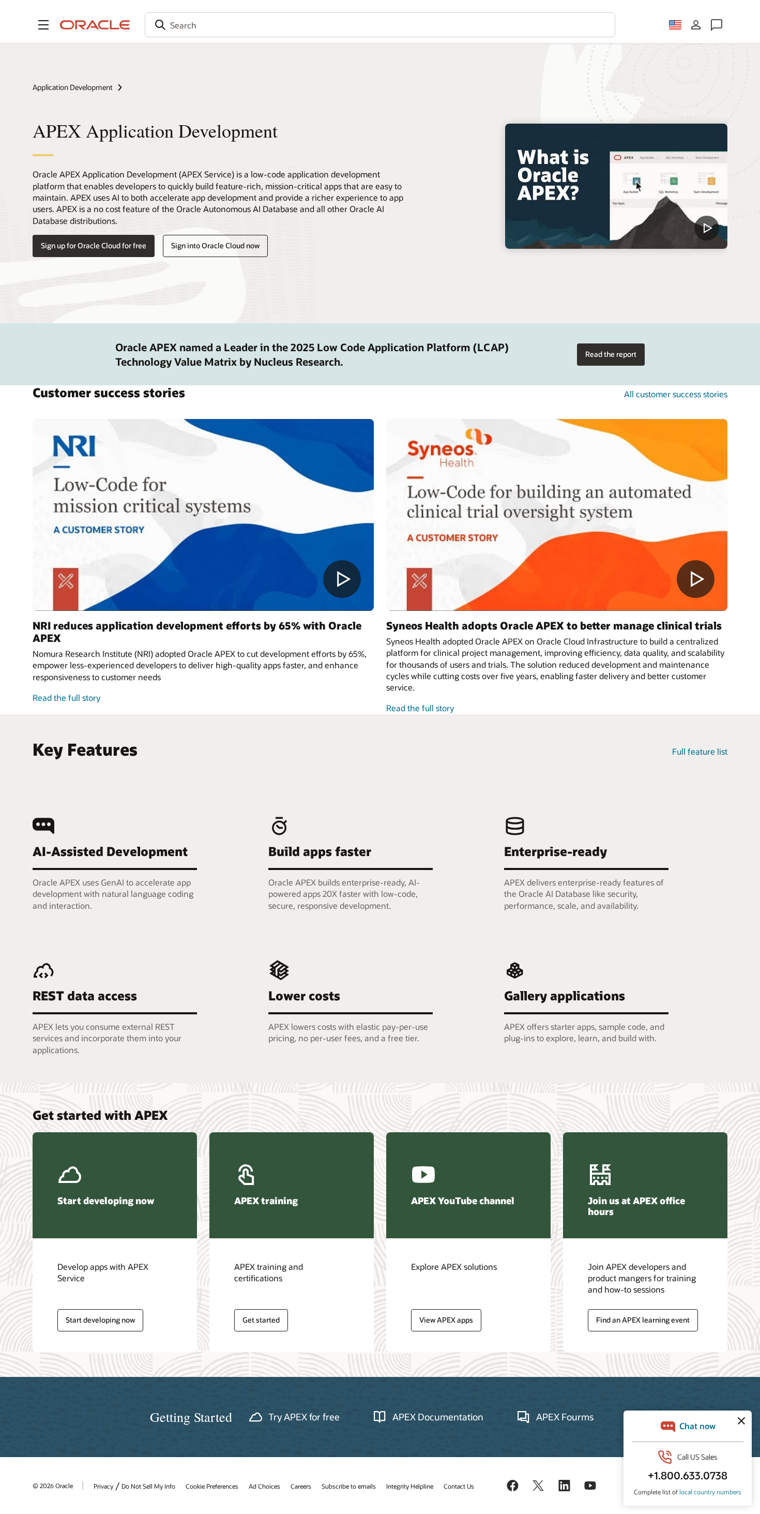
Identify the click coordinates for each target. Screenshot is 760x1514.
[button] (43, 25)
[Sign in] (696, 25)
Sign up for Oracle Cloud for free (93, 245)
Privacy (103, 1486)
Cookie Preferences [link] (212, 1486)
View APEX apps (446, 1320)
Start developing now (100, 1320)
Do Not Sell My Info (148, 1486)
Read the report (610, 354)
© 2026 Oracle (53, 1485)
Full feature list (699, 751)
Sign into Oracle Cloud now (215, 245)
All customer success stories (675, 393)
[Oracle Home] (95, 25)
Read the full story (66, 697)
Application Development (73, 87)
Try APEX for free (304, 1416)
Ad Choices (264, 1486)
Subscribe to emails (349, 1486)
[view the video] (616, 186)
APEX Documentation (437, 1416)
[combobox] (380, 24)
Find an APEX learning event (643, 1320)
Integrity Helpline (409, 1486)
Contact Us (459, 1486)
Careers (301, 1486)
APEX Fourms (565, 1416)
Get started (261, 1320)
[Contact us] (716, 25)
